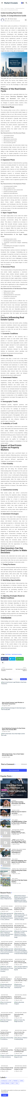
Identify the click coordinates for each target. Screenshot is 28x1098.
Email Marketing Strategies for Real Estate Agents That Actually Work (13, 729)
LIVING (21, 1080)
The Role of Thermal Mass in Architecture (6, 1050)
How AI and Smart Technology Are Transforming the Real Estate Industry (17, 851)
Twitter (13, 658)
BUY (10, 1080)
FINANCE (15, 1080)
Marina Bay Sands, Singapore (19, 1015)
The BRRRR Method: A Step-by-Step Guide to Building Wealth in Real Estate (19, 822)
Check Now (3, 1091)
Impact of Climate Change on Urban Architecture (6, 1068)
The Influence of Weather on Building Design (20, 1050)
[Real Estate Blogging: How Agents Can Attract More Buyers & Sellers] (5, 862)
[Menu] (2, 2)
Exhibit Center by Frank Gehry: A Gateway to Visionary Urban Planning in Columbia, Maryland (6, 944)
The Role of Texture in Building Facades (5, 1032)
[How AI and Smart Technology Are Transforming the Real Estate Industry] (5, 852)
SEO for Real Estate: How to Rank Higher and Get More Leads (13, 754)
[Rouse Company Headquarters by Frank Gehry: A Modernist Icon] (5, 833)
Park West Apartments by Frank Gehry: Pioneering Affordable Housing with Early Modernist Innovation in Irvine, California (6, 926)
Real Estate (8, 654)
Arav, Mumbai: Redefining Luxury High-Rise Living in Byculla (20, 979)
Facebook (5, 658)
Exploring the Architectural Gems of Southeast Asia (19, 997)
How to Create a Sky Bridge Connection (19, 1032)
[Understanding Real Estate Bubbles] (5, 872)
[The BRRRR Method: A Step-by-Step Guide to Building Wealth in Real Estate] (5, 823)
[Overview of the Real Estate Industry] (5, 881)
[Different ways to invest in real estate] (5, 813)
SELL (17, 1083)
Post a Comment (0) (14, 770)
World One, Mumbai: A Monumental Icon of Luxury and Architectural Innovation (6, 979)
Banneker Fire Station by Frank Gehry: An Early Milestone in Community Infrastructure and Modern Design (21, 944)
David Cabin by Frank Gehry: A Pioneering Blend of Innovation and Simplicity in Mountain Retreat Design (20, 962)
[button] (22, 3)
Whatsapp (20, 658)
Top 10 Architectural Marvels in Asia (5, 1015)
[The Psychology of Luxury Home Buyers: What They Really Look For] (5, 842)
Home (2, 8)
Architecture (4, 1080)
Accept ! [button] (5, 1095)
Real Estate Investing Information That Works (18, 802)
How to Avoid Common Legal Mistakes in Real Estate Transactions (13, 703)
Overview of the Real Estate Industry (19, 881)
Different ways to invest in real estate (18, 812)
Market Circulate (11, 3)
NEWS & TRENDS (5, 1083)
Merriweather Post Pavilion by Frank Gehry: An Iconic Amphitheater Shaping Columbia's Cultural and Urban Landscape (20, 926)
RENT (12, 1083)
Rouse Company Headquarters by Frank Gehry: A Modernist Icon (18, 832)
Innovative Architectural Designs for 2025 (20, 1068)
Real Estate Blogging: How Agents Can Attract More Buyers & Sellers (19, 861)
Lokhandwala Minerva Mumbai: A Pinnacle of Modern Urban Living (6, 997)
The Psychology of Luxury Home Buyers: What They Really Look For (18, 841)
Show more (23, 679)
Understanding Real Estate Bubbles (18, 871)
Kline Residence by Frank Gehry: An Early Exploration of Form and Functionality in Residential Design (6, 962)
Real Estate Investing (9, 8)
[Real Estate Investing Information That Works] (5, 803)
